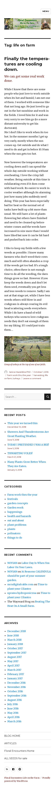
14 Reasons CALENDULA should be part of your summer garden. (29, 576)
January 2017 (15, 678)
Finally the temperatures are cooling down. (27, 64)
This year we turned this (22, 423)
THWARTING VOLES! (19, 453)
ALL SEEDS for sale (15, 758)
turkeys (16, 378)
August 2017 (14, 656)
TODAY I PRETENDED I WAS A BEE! (28, 444)
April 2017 (13, 665)
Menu (45, 11)
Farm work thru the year (19, 375)
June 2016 (13, 708)
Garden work (15, 507)
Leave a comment (32, 378)
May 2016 (12, 712)
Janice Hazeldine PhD (20, 372)
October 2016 (15, 691)
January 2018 (15, 644)
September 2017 (16, 652)
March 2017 (14, 669)
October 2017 (15, 648)
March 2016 (14, 721)
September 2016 (16, 695)
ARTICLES (10, 743)
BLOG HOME (12, 735)
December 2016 (16, 682)
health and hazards (19, 516)
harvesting (39, 375)
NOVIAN (12, 562)
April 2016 (13, 717)
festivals (12, 498)
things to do (14, 537)
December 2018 (16, 631)
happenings (14, 511)
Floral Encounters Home (19, 750)
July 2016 (12, 704)
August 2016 (14, 699)
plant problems (16, 524)
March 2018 (14, 639)
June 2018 (13, 635)
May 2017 (12, 661)
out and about (15, 520)
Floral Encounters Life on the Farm (22, 778)
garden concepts (17, 503)
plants (11, 529)
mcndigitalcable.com (20, 584)
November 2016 (16, 687)
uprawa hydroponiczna (21, 593)
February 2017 (15, 674)
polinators (13, 533)
